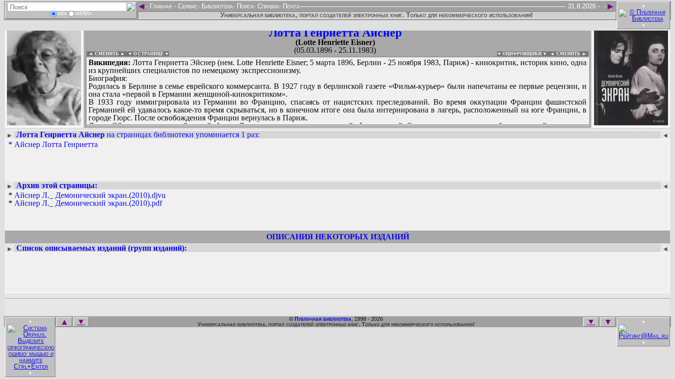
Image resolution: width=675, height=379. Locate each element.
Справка (267, 6)
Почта (290, 6)
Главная (161, 6)
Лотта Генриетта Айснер (335, 32)
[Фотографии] (44, 122)
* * (87, 199)
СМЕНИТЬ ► (572, 53)
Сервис (187, 6)
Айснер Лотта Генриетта (56, 144)
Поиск (244, 6)
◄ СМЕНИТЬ (102, 53)
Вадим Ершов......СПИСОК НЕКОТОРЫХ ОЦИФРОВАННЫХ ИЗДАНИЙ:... (325, 125)
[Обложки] (631, 122)
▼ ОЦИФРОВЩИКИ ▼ (522, 53)
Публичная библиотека (323, 319)
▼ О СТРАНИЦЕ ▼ (148, 53)
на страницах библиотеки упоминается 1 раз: (137, 134)
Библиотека (216, 6)
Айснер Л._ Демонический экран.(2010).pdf (88, 203)
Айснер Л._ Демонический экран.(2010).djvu (90, 195)
